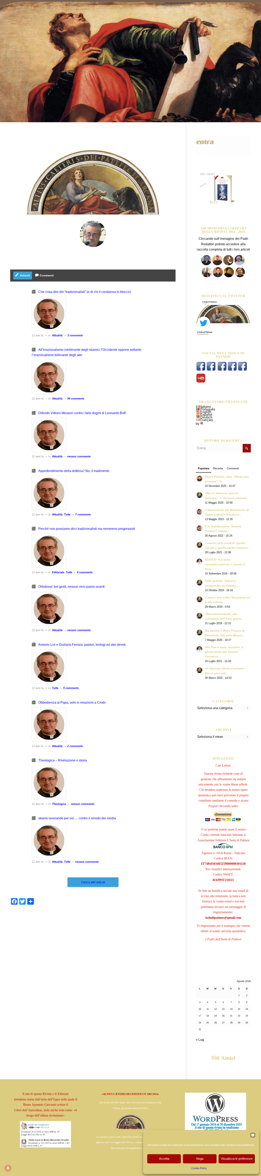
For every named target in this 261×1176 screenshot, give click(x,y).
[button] (253, 1135)
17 (200, 1015)
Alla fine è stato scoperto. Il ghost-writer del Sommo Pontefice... (224, 652)
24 (200, 1022)
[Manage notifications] (8, 1168)
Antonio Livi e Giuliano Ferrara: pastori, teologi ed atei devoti (82, 644)
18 (207, 1015)
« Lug (200, 1039)
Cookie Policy (199, 1168)
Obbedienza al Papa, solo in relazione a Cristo (72, 702)
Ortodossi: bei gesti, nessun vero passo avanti (71, 586)
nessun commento (79, 456)
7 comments (83, 514)
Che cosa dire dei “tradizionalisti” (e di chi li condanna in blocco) (84, 292)
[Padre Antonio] (93, 234)
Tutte (67, 514)
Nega (199, 1158)
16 (247, 1009)
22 (239, 1015)
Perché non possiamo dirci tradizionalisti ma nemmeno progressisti (86, 528)
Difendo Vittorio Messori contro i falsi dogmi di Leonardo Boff (82, 413)
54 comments (75, 398)
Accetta (164, 1158)
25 (207, 1022)
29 (239, 1022)
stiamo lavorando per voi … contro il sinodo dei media (77, 818)
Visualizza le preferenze (237, 1158)
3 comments (75, 335)
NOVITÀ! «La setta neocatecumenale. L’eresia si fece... (225, 564)
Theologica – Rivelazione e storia (62, 760)
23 (247, 1015)
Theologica (59, 803)
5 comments (71, 688)
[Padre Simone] (207, 276)
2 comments (75, 746)
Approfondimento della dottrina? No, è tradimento (73, 471)
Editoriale (58, 572)
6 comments (85, 572)
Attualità (57, 335)
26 (215, 1022)
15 (239, 1009)
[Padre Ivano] (206, 264)
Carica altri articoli (93, 882)
